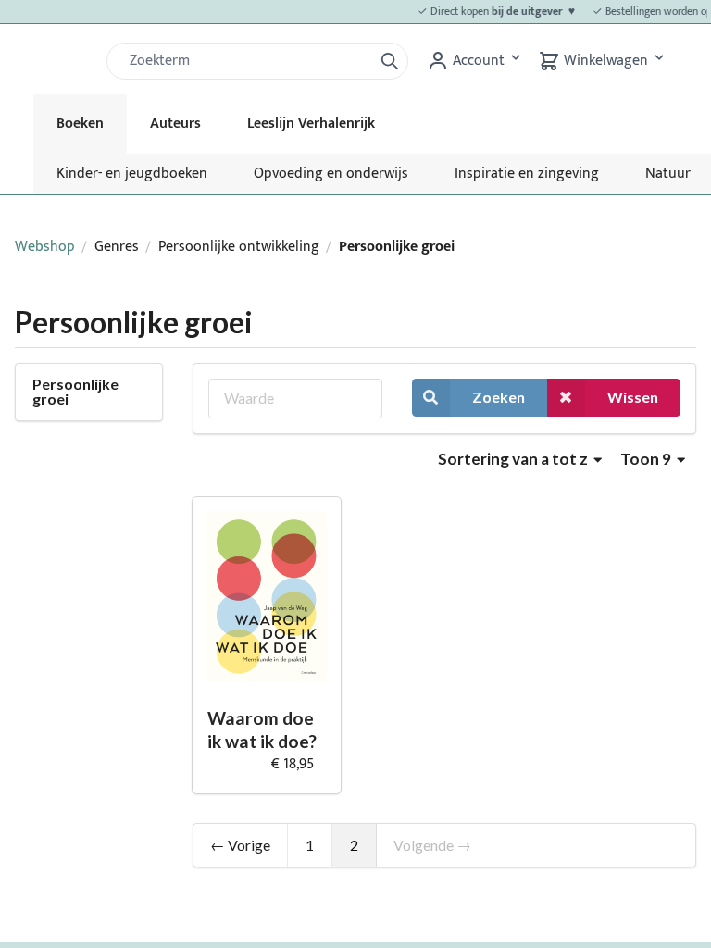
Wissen (632, 396)
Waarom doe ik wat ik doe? (262, 729)
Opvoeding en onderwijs (331, 173)
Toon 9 (647, 458)
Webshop (45, 246)
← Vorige (240, 845)
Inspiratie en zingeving (527, 173)
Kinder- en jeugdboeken (131, 173)
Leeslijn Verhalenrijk (311, 123)
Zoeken (498, 396)
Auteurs (175, 123)
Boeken (80, 123)
